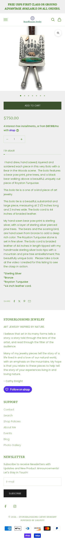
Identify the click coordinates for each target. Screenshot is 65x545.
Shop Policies (12, 421)
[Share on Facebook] (14, 301)
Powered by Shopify (33, 520)
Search (8, 415)
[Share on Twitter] (19, 301)
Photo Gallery (12, 445)
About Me (10, 427)
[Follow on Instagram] (15, 506)
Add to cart (32, 105)
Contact (9, 409)
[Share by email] (29, 301)
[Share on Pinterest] (24, 301)
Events (8, 433)
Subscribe (15, 493)
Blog (6, 439)
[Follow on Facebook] (5, 506)
